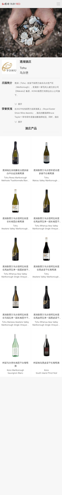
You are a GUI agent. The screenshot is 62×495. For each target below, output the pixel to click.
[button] (3, 32)
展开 (20, 104)
